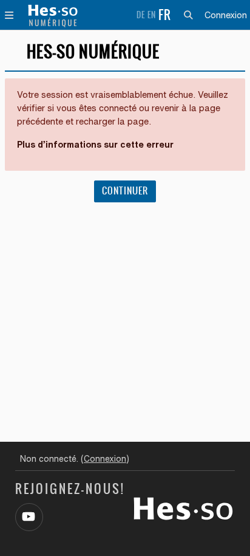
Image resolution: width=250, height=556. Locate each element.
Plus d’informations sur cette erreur (95, 144)
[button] (190, 15)
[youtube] (29, 517)
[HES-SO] (183, 507)
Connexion (225, 14)
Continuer (125, 190)
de (141, 15)
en (151, 15)
